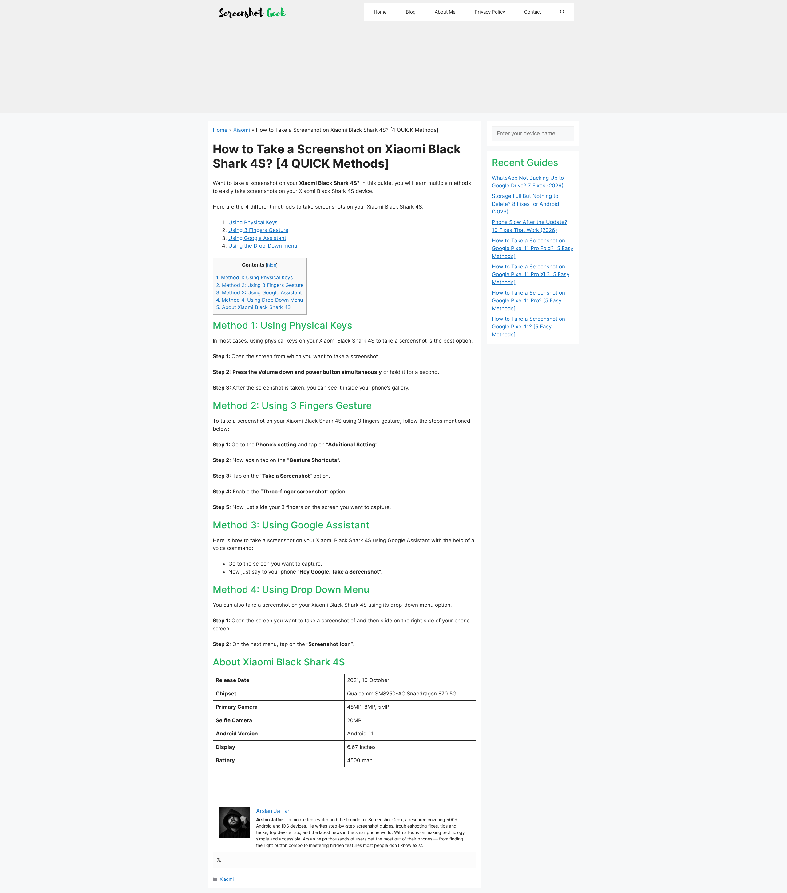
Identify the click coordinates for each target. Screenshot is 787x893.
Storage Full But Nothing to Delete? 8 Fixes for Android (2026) (525, 204)
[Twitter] (219, 860)
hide (271, 265)
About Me (445, 12)
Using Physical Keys (253, 222)
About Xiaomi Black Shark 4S (253, 307)
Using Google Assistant (257, 238)
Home (380, 12)
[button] (562, 12)
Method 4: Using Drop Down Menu (259, 300)
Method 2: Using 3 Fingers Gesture (259, 285)
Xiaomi (241, 130)
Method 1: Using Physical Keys (254, 277)
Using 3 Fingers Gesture (258, 230)
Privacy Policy (490, 12)
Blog (411, 12)
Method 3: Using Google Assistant (259, 292)
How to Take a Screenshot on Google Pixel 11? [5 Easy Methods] (528, 327)
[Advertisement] (393, 70)
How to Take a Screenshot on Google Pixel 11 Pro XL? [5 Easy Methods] (530, 274)
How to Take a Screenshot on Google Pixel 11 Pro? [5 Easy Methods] (528, 300)
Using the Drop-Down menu (262, 246)
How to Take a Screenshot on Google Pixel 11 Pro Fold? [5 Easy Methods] (532, 248)
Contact (532, 12)
